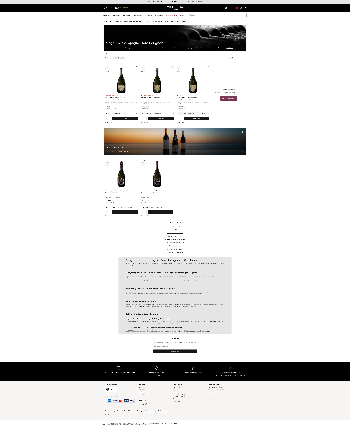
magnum (130, 330)
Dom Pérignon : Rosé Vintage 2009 (117, 191)
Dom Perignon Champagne (153, 21)
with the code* (171, 2)
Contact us (176, 387)
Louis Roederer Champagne (175, 252)
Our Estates (108, 411)
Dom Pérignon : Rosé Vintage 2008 (153, 191)
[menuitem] (106, 15)
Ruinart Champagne (175, 246)
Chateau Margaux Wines (175, 226)
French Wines (128, 21)
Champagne (138, 21)
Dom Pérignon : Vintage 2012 (115, 97)
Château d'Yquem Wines (175, 236)
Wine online (107, 21)
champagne (162, 304)
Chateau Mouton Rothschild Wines (175, 242)
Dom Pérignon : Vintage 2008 (187, 97)
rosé (138, 280)
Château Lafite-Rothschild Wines (175, 239)
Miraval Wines (175, 229)
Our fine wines (117, 21)
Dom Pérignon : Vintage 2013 (150, 97)
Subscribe (175, 351)
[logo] (175, 8)
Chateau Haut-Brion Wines (175, 233)
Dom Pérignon (117, 99)
